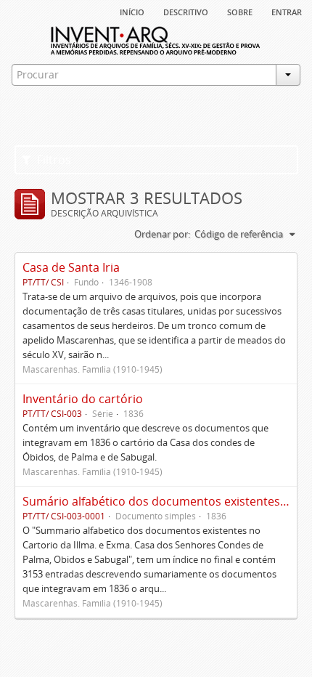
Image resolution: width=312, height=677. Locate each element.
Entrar (286, 11)
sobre (240, 11)
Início (132, 11)
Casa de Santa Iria (71, 267)
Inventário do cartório (82, 399)
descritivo (185, 11)
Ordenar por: (162, 233)
